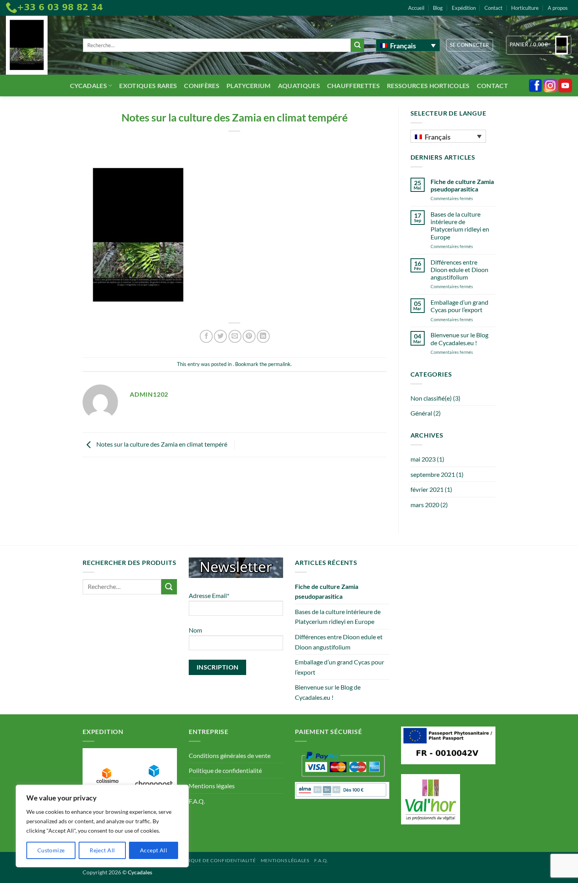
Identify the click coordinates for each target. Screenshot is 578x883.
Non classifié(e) (431, 398)
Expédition (464, 8)
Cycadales (88, 85)
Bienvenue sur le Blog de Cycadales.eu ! (459, 338)
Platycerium (248, 85)
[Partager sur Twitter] (220, 336)
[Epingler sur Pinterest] (249, 336)
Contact (493, 8)
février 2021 (427, 489)
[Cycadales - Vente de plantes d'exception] (38, 45)
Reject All (102, 850)
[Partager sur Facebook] (206, 336)
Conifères (201, 85)
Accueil (416, 8)
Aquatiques (299, 85)
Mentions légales (212, 785)
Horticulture (525, 8)
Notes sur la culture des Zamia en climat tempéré (161, 444)
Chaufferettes (353, 85)
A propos (558, 8)
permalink (279, 364)
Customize (51, 850)
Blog (438, 8)
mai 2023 (423, 459)
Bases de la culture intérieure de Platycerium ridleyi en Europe (460, 225)
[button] (469, 45)
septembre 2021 (432, 474)
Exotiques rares (148, 85)
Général (421, 413)
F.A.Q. (197, 801)
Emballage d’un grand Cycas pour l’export (459, 305)
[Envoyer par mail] (234, 336)
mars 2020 (424, 504)
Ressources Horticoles (428, 85)
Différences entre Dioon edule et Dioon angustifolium (459, 269)
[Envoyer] (357, 45)
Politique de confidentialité (225, 770)
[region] (102, 826)
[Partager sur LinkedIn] (263, 336)
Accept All (153, 850)
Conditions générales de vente (230, 755)
